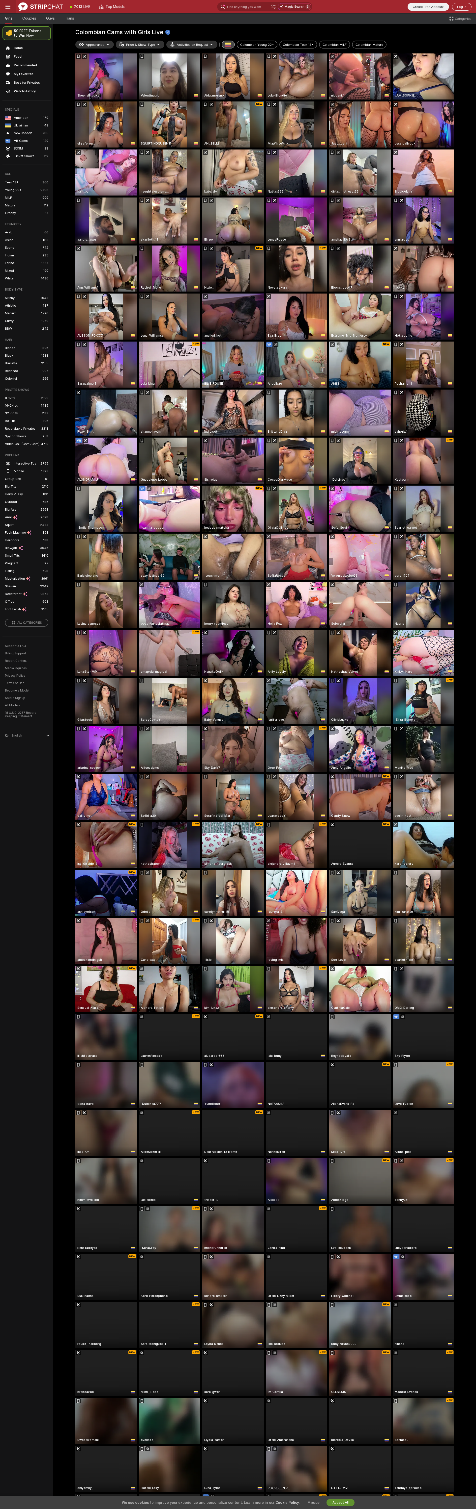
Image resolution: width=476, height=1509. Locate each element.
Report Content (16, 661)
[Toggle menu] (8, 6)
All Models (12, 705)
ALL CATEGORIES (29, 622)
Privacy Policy (15, 675)
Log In (461, 7)
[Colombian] (228, 45)
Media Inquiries (16, 668)
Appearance (95, 45)
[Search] (273, 6)
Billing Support (15, 653)
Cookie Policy (287, 1503)
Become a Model (17, 690)
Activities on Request (192, 45)
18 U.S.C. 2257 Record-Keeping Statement (21, 714)
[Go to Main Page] (40, 6)
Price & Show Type (140, 45)
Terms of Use (14, 683)
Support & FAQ (15, 646)
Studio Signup (15, 698)
